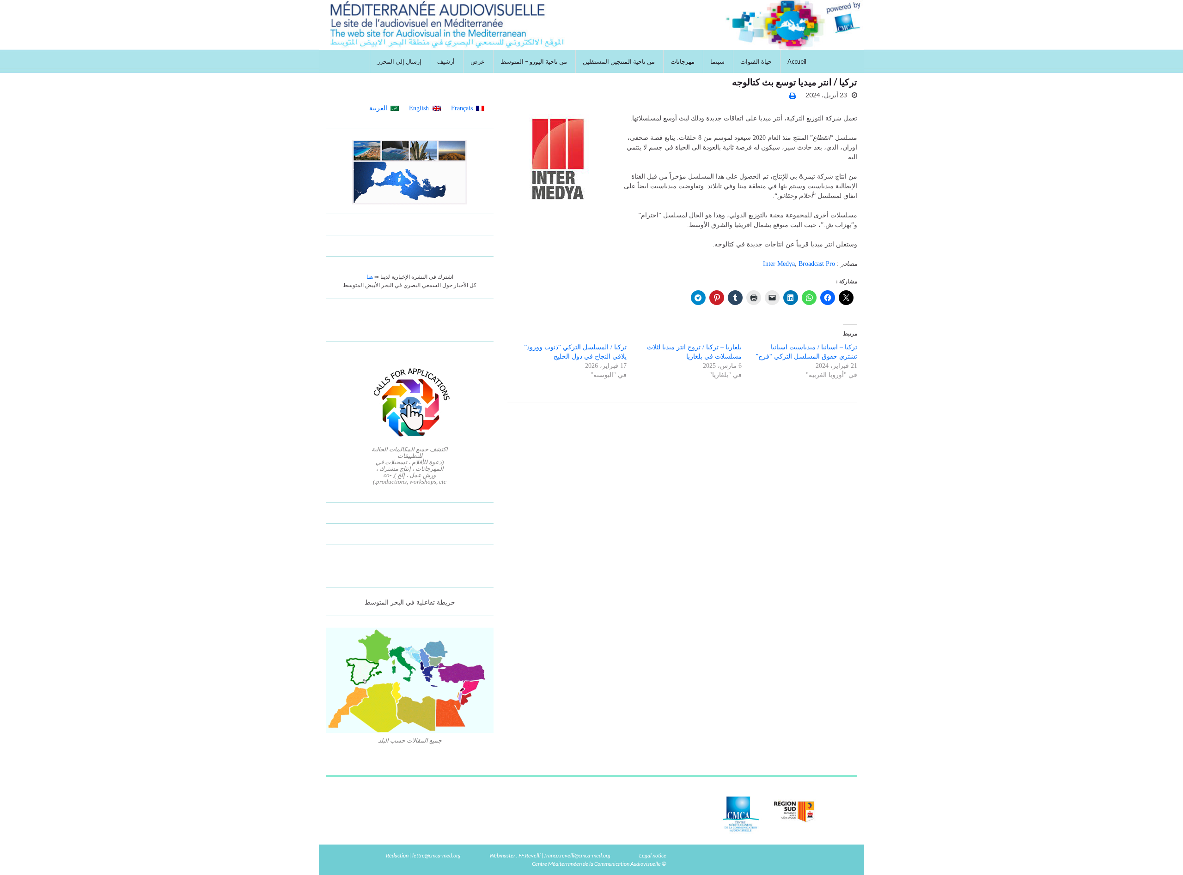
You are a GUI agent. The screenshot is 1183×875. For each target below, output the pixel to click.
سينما (717, 61)
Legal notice (652, 855)
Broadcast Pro (817, 263)
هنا (369, 277)
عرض (477, 61)
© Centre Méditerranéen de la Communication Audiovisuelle (599, 863)
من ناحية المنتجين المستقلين (619, 61)
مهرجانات (683, 61)
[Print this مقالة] (792, 95)
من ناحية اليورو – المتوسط (533, 61)
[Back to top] (20, 854)
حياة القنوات (756, 61)
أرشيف (446, 61)
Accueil (796, 61)
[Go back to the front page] (591, 25)
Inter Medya (779, 263)
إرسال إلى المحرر (399, 61)
